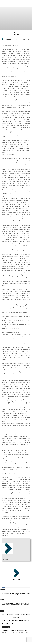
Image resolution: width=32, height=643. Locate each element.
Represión (16, 41)
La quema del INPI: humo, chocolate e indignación (14, 630)
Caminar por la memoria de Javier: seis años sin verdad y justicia (16, 594)
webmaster (9, 39)
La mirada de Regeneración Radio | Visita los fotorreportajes (15, 622)
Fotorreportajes (6, 627)
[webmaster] (3, 39)
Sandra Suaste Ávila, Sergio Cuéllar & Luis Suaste (11, 632)
